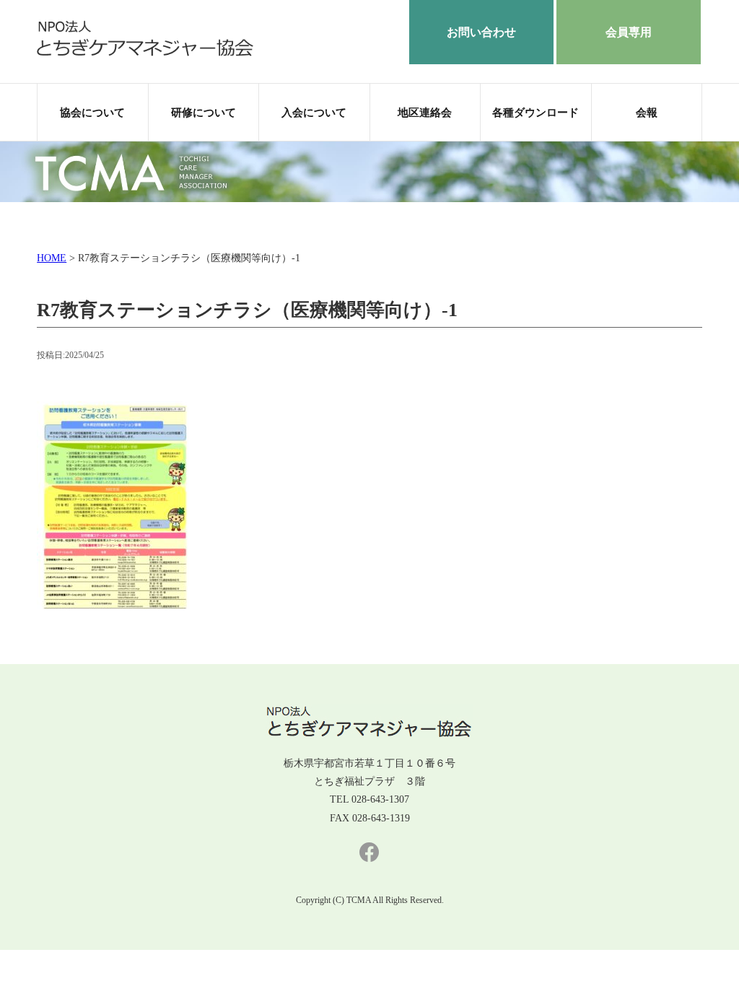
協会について (92, 112)
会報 (646, 112)
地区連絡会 (425, 112)
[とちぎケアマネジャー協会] (145, 53)
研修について (203, 112)
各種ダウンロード (535, 112)
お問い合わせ (481, 32)
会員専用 (628, 32)
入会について (313, 112)
